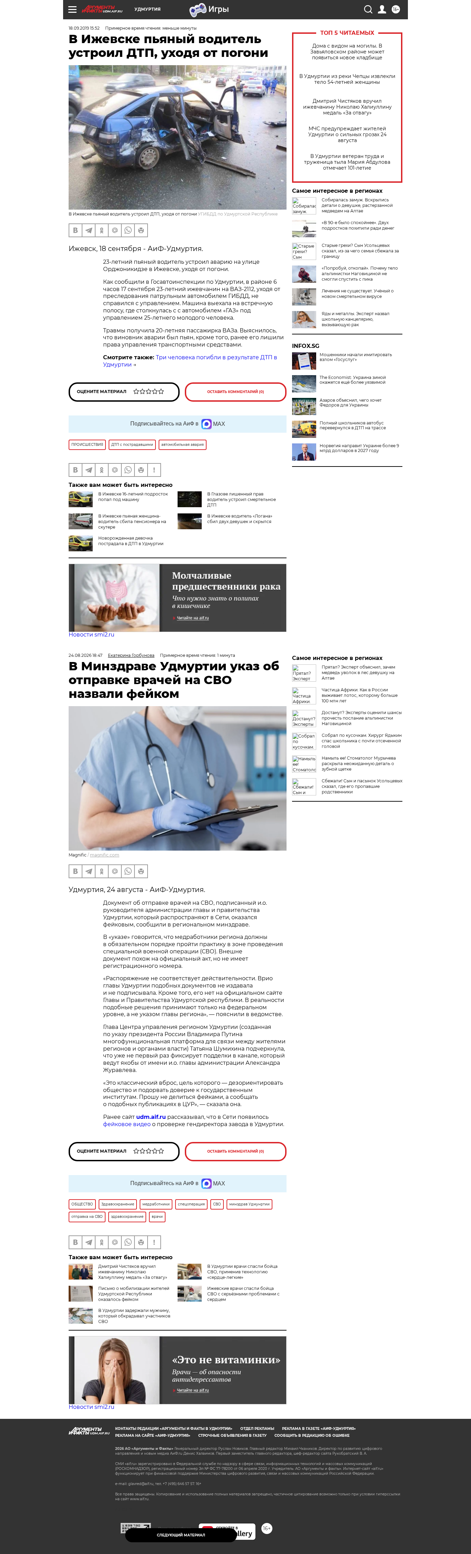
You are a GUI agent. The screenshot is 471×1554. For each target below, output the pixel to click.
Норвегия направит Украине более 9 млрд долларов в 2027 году (359, 448)
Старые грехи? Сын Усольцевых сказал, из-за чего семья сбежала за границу (360, 251)
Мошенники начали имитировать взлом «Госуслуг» (356, 357)
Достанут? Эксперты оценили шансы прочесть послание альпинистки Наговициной (362, 718)
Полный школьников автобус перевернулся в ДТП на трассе (353, 425)
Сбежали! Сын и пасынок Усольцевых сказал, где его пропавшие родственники (362, 786)
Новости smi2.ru (91, 634)
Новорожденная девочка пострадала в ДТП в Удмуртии (130, 540)
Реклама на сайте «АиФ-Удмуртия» (152, 1435)
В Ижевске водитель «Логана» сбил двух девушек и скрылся (239, 518)
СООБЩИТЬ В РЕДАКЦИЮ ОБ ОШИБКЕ (312, 1435)
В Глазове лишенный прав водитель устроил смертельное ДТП (241, 499)
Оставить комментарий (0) (235, 392)
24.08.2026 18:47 (85, 655)
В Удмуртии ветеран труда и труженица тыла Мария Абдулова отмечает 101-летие (347, 162)
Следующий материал (181, 1535)
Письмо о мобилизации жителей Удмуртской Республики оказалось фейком (133, 1294)
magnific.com (104, 855)
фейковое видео (127, 1124)
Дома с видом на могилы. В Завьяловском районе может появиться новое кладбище (347, 52)
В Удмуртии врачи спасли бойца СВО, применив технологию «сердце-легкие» (242, 1272)
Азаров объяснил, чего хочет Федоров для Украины (351, 403)
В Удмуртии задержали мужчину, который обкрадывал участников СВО (134, 1316)
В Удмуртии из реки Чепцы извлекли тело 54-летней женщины (347, 79)
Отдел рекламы (257, 1428)
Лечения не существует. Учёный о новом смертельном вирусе (358, 293)
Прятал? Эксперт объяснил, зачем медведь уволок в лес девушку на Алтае (358, 672)
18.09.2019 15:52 (84, 28)
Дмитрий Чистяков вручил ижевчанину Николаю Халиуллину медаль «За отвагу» (347, 107)
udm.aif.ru (151, 1117)
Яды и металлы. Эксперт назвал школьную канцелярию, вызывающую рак (356, 319)
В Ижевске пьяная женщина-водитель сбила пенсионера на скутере (132, 521)
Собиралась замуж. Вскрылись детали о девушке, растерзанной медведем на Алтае (357, 205)
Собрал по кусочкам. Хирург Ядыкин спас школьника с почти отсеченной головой (362, 741)
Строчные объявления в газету (232, 1435)
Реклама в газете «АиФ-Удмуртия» (319, 1428)
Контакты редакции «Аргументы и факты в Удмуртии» (173, 1428)
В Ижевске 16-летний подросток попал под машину (133, 496)
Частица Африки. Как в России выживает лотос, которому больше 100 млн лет (360, 695)
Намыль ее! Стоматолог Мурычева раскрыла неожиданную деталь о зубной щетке (359, 763)
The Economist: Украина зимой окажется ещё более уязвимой (353, 380)
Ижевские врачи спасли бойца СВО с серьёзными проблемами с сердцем (243, 1294)
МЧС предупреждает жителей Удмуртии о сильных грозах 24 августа (347, 134)
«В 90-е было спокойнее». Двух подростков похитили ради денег (358, 225)
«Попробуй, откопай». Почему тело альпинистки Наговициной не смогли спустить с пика (360, 273)
